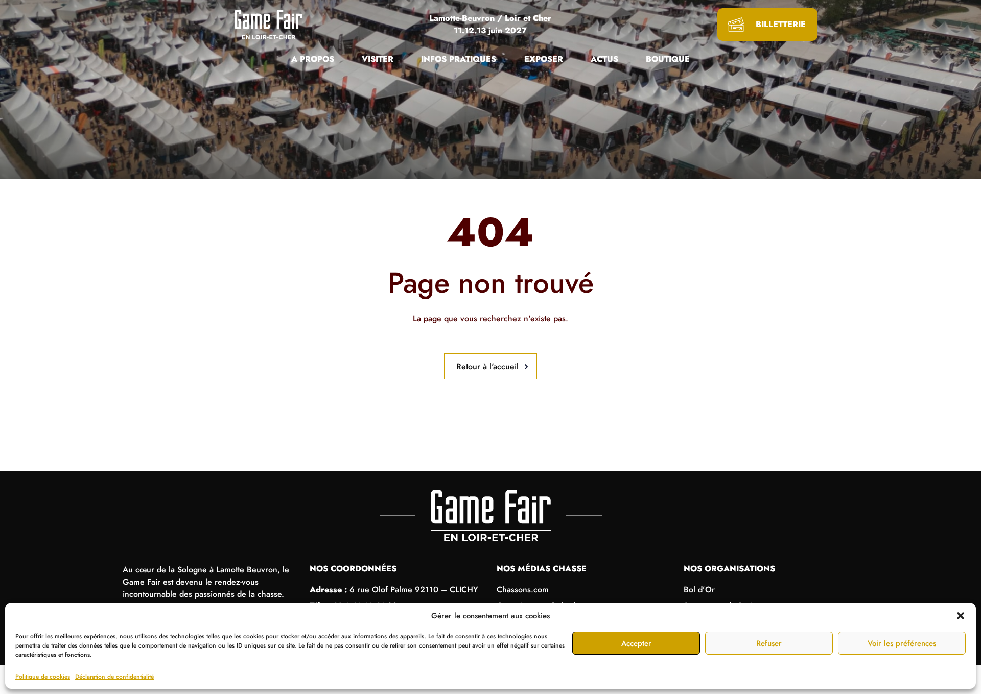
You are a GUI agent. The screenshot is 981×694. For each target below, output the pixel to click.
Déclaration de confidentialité (114, 676)
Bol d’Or (699, 589)
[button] (960, 616)
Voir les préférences (902, 643)
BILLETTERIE (781, 24)
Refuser (769, 643)
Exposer (543, 59)
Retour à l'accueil (487, 366)
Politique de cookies (42, 676)
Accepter (636, 643)
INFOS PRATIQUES (458, 59)
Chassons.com (523, 589)
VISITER (377, 59)
